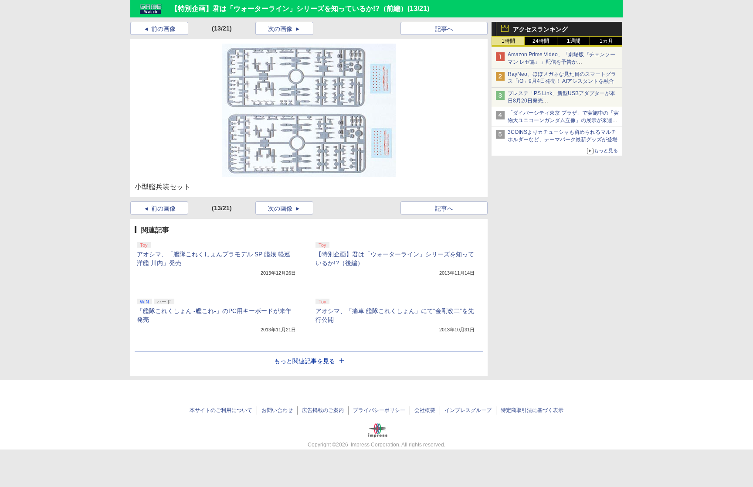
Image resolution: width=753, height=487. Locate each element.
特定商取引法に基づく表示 (532, 410)
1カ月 (606, 41)
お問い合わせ (277, 410)
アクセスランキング (540, 29)
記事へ (444, 28)
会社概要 (424, 410)
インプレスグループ (468, 410)
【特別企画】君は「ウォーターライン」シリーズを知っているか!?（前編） (289, 8)
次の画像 (280, 28)
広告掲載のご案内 (323, 410)
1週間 (573, 41)
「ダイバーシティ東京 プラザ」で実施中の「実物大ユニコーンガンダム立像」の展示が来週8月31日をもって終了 (563, 120)
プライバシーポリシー (379, 410)
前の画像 (163, 28)
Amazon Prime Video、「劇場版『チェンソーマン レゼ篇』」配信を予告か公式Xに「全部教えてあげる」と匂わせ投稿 (561, 61)
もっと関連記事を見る (304, 361)
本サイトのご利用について (221, 410)
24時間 (541, 41)
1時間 (508, 41)
